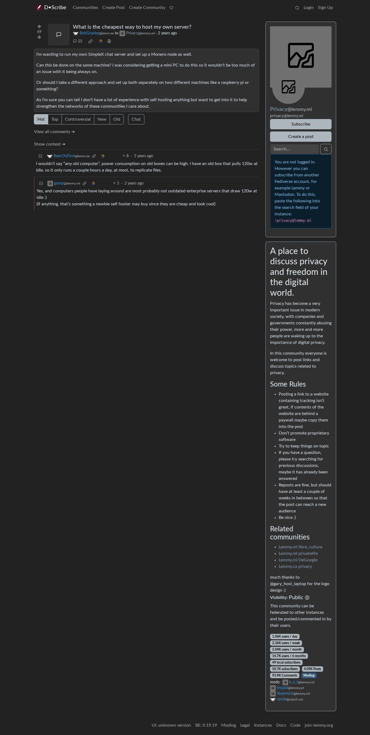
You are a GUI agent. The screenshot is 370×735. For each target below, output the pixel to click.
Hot (41, 119)
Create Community (147, 7)
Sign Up (325, 7)
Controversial (78, 119)
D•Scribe (55, 7)
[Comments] (59, 34)
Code (295, 725)
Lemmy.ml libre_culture (300, 547)
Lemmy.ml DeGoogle (298, 560)
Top (54, 119)
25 (80, 41)
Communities (85, 7)
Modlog (308, 675)
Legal (245, 725)
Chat (136, 119)
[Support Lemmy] (171, 7)
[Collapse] (40, 156)
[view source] (109, 41)
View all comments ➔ (54, 132)
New (102, 119)
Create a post (301, 136)
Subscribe (300, 124)
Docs (281, 725)
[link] (90, 41)
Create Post (113, 7)
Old (116, 119)
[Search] (297, 7)
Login (309, 7)
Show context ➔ (49, 144)
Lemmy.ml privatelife (298, 553)
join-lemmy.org (319, 725)
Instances (263, 725)
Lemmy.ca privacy (295, 566)
